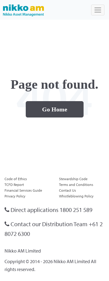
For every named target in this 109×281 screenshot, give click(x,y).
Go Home (54, 109)
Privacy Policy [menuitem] (15, 196)
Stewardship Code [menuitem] (73, 179)
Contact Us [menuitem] (67, 190)
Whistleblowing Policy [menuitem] (76, 196)
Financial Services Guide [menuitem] (23, 190)
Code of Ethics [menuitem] (16, 179)
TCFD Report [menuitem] (14, 184)
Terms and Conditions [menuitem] (76, 184)
